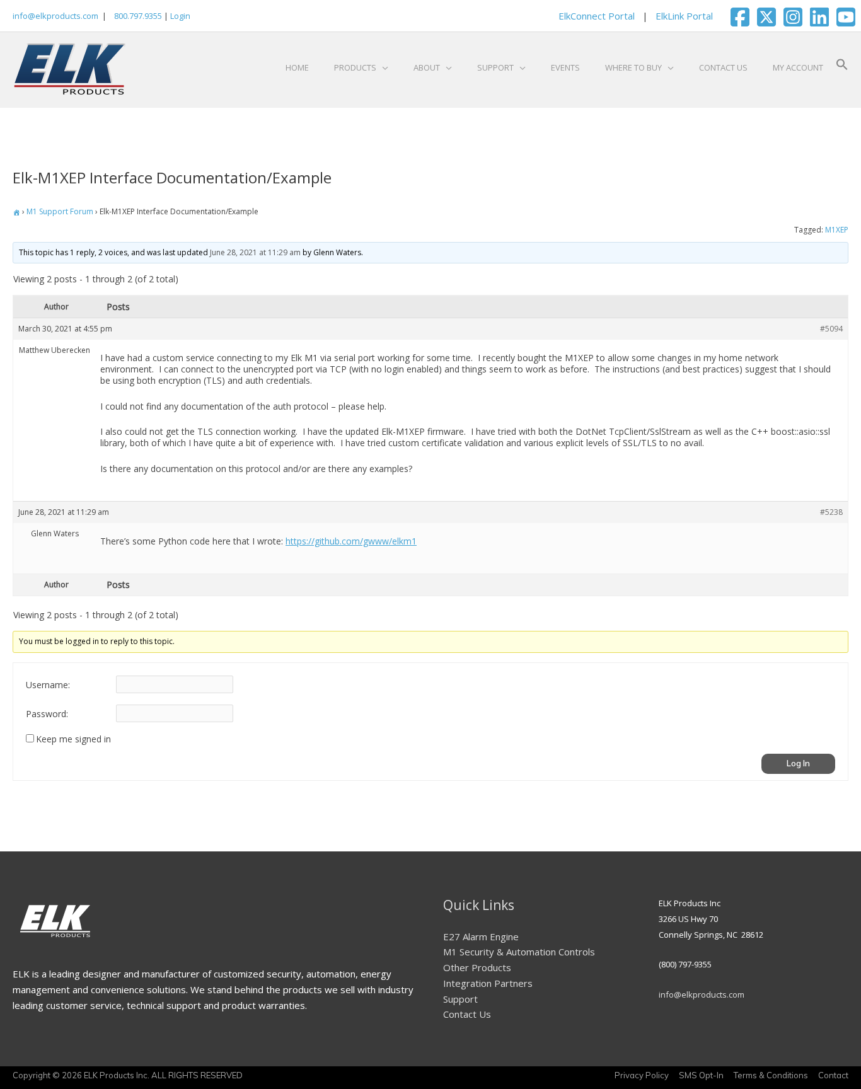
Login (180, 15)
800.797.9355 (137, 15)
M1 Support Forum (59, 211)
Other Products (477, 967)
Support (460, 999)
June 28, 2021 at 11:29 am (255, 252)
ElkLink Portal (684, 15)
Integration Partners (488, 983)
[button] (842, 67)
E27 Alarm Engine (481, 936)
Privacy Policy (642, 1075)
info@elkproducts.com (55, 15)
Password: (47, 714)
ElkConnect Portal (596, 15)
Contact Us (467, 1014)
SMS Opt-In (701, 1075)
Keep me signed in (73, 739)
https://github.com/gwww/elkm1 (351, 541)
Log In (798, 763)
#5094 (831, 328)
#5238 (831, 512)
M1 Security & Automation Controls (519, 951)
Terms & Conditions (771, 1075)
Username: (48, 685)
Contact (833, 1075)
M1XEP (836, 229)
